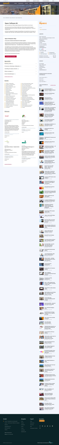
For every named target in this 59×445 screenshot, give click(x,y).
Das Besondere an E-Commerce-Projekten (50, 269)
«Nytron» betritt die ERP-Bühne (50, 215)
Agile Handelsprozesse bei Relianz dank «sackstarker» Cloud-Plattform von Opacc (50, 293)
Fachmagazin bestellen (34, 428)
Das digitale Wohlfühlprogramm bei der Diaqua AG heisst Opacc (50, 200)
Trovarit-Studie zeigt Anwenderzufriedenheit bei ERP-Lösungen (50, 298)
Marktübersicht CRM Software (50, 141)
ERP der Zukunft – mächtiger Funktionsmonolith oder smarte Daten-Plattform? (50, 259)
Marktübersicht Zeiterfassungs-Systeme (50, 250)
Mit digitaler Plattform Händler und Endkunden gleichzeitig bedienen (50, 384)
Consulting (46, 3)
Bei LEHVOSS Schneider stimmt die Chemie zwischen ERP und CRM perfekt (50, 351)
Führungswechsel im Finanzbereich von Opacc (49, 98)
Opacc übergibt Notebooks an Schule (49, 361)
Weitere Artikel (53, 85)
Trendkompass (20, 3)
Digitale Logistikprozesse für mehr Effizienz (49, 196)
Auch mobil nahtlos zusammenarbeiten (48, 322)
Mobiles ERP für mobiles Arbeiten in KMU (50, 288)
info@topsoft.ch (9, 432)
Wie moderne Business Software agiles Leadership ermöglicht (50, 240)
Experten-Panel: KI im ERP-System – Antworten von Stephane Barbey (49, 166)
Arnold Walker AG (8, 120)
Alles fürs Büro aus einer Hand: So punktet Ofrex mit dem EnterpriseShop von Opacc (50, 337)
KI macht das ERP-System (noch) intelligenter (50, 177)
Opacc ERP (41, 78)
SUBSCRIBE (42, 420)
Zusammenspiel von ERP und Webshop (49, 332)
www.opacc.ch (41, 46)
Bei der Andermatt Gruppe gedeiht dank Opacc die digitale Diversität (50, 192)
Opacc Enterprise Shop (19, 17)
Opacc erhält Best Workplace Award (49, 308)
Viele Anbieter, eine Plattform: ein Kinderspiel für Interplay (50, 125)
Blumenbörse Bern (25, 120)
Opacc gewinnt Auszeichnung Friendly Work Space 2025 (49, 408)
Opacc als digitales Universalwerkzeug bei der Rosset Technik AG (50, 273)
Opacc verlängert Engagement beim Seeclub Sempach (49, 347)
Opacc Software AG (12, 17)
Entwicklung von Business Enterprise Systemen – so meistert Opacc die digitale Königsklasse (49, 206)
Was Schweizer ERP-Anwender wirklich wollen (50, 211)
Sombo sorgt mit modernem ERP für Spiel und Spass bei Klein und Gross (50, 398)
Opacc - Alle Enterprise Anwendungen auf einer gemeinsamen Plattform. (47, 38)
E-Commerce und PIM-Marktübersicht (48, 278)
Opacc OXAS (41, 80)
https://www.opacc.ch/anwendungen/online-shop (12, 53)
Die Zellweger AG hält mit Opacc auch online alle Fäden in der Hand (50, 375)
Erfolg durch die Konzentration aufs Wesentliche (50, 380)
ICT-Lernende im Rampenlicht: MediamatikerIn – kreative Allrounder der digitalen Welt (49, 151)
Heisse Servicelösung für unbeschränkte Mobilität (49, 394)
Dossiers (26, 3)
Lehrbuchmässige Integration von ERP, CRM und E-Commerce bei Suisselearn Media (50, 327)
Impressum (32, 424)
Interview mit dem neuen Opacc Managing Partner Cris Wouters (50, 157)
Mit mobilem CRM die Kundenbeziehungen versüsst (49, 404)
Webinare (31, 3)
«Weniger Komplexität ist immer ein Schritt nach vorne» (50, 356)
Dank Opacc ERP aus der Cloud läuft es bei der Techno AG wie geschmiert (50, 220)
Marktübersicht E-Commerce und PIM (50, 138)
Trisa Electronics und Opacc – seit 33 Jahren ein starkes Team (50, 147)
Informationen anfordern (10, 56)
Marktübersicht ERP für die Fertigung (49, 129)
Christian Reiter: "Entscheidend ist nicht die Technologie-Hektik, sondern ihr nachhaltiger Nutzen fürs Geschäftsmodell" (50, 109)
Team (31, 421)
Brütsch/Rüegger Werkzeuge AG (28, 146)
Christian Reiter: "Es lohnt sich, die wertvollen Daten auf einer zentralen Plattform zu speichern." (50, 172)
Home (4, 17)
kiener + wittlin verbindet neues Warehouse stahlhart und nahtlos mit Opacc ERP (50, 283)
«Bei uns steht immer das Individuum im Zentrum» (49, 231)
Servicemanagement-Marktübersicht (48, 264)
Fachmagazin (36, 3)
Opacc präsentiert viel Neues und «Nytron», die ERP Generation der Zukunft (50, 226)
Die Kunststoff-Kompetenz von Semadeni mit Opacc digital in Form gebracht (50, 182)
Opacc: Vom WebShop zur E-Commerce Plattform (49, 389)
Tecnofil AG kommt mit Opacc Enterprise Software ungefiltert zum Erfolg (50, 313)
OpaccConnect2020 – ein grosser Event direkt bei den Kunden (50, 304)
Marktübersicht (52, 3)
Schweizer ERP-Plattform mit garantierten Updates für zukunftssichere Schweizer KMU (50, 103)
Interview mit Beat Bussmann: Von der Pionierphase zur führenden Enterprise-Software (50, 161)
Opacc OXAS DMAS (42, 81)
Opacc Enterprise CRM (42, 77)
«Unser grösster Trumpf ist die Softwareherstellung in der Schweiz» (50, 370)
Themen (15, 3)
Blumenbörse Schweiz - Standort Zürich (12, 146)
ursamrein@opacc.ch (42, 69)
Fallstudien (23, 424)
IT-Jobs (22, 428)
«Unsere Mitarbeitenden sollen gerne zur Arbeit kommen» (50, 254)
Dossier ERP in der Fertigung (49, 235)
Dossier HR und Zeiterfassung (49, 93)
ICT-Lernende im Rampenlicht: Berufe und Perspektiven (49, 120)
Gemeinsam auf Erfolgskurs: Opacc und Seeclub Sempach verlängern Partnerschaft (49, 115)
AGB (31, 426)
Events (41, 3)
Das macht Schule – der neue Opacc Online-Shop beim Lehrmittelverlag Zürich (49, 245)
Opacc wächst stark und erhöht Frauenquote (50, 318)
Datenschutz (32, 422)
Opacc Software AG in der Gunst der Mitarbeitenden (50, 365)
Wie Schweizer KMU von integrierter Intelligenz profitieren (50, 89)
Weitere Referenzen (8, 164)
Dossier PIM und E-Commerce (49, 186)
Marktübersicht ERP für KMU (49, 132)
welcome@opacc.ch (42, 47)
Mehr (34, 32)
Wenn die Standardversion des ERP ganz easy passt (50, 342)
